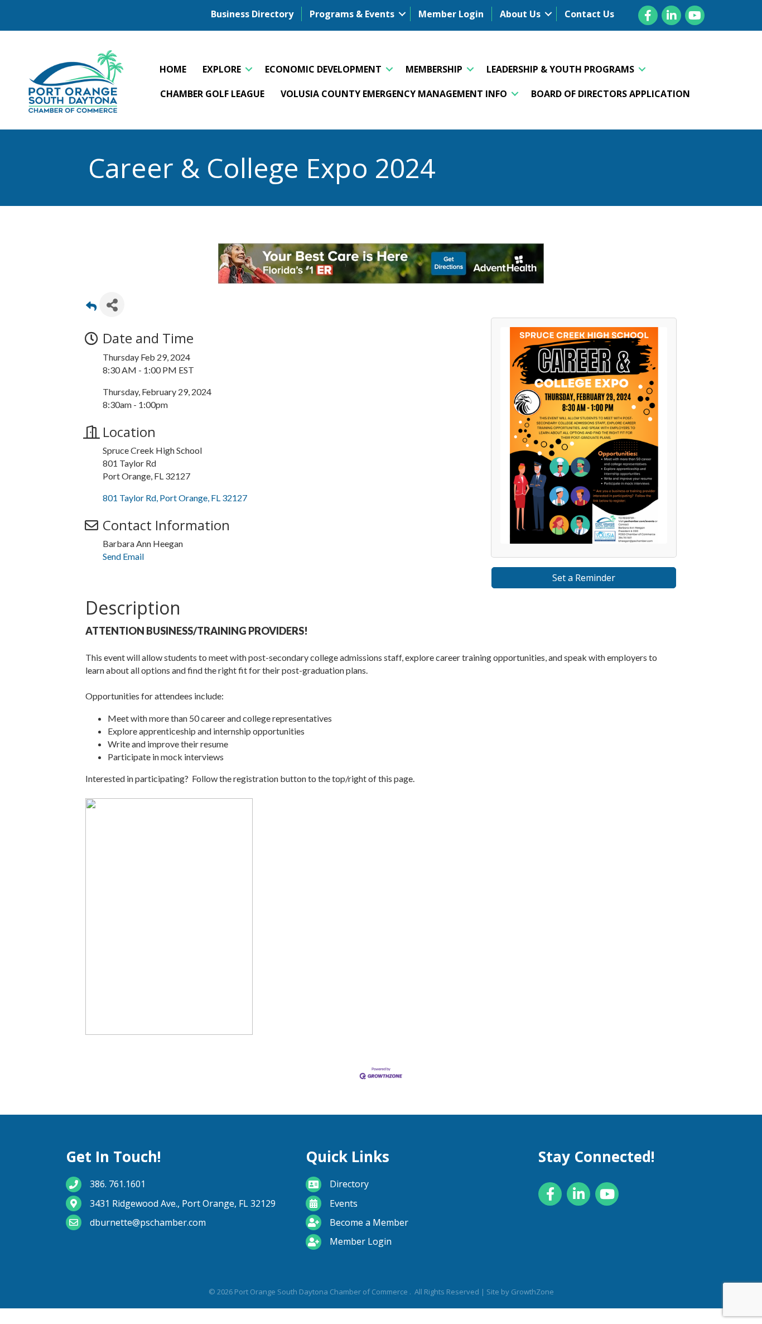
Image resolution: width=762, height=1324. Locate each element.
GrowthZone (532, 1303)
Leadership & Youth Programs (560, 69)
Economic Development (323, 69)
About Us (520, 14)
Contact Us (589, 14)
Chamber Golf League (212, 94)
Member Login (451, 14)
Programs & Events (352, 14)
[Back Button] (91, 319)
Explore (221, 69)
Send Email (123, 567)
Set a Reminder (583, 589)
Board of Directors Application (610, 94)
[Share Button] (111, 315)
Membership (434, 69)
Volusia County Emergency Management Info (394, 94)
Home (173, 69)
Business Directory (252, 14)
